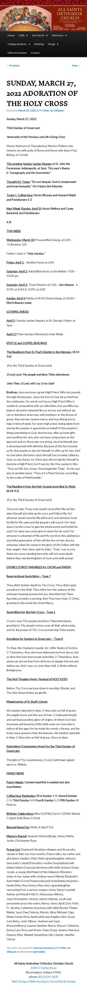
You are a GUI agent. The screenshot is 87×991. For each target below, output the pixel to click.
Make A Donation (17, 52)
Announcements (43, 947)
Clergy (51, 44)
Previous (13, 65)
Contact (35, 52)
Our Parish (38, 35)
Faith (21, 35)
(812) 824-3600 (48, 976)
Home (11, 35)
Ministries (58, 35)
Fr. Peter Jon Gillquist (51, 110)
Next (76, 65)
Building (39, 44)
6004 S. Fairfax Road (43, 968)
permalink (39, 951)
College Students (17, 44)
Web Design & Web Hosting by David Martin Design (44, 981)
